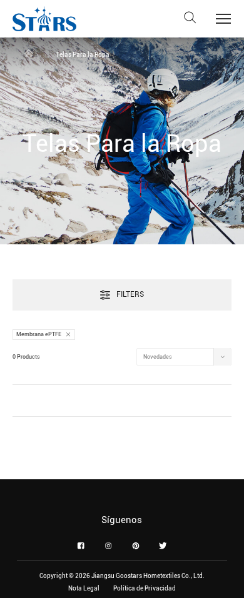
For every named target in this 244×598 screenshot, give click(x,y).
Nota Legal (83, 588)
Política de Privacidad (144, 588)
